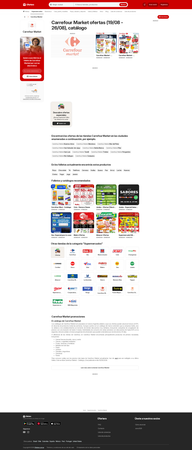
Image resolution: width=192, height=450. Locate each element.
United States (77, 441)
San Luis (61, 152)
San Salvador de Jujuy (66, 148)
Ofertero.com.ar (39, 447)
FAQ (99, 425)
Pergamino (120, 152)
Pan (106, 170)
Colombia (45, 441)
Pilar (113, 148)
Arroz (112, 170)
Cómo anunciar (140, 425)
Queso (100, 170)
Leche (119, 170)
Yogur (62, 174)
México (58, 441)
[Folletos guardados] (144, 4)
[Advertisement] (72, 48)
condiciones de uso (31, 97)
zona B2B (138, 428)
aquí (116, 358)
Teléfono (76, 170)
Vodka (93, 170)
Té (69, 170)
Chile (39, 441)
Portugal (69, 441)
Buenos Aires (63, 144)
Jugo (68, 174)
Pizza (54, 170)
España (52, 441)
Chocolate (62, 170)
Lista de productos (130, 11)
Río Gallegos (62, 156)
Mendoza (85, 144)
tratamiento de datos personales (32, 99)
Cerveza (85, 170)
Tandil (81, 152)
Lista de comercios (116, 11)
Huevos (127, 170)
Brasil (35, 441)
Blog (107, 11)
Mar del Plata (108, 144)
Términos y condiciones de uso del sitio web (60, 447)
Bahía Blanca (93, 148)
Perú (63, 441)
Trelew (99, 152)
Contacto (101, 428)
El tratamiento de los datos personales (88, 447)
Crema (54, 174)
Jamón (75, 174)
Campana (85, 156)
